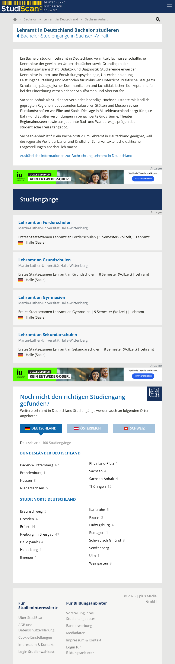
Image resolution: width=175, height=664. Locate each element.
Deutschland (44, 428)
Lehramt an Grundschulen (44, 260)
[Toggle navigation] (169, 6)
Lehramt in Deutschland (61, 19)
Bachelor (30, 19)
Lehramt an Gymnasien (41, 297)
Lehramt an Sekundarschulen (47, 334)
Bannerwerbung (79, 625)
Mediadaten (75, 633)
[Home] (15, 19)
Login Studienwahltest (36, 651)
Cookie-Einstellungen (35, 637)
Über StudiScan (30, 617)
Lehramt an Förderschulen (44, 222)
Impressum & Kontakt (36, 644)
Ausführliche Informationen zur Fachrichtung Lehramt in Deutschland (76, 155)
